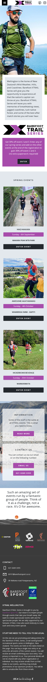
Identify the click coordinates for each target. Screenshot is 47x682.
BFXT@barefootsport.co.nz (19, 574)
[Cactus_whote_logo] (6, 540)
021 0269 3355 (23, 473)
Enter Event (23, 246)
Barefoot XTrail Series (23, 2)
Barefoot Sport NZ (10, 612)
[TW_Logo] (17, 550)
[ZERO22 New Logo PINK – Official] (29, 550)
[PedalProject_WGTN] (17, 540)
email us (23, 465)
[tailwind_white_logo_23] (29, 540)
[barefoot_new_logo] (41, 540)
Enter (23, 161)
